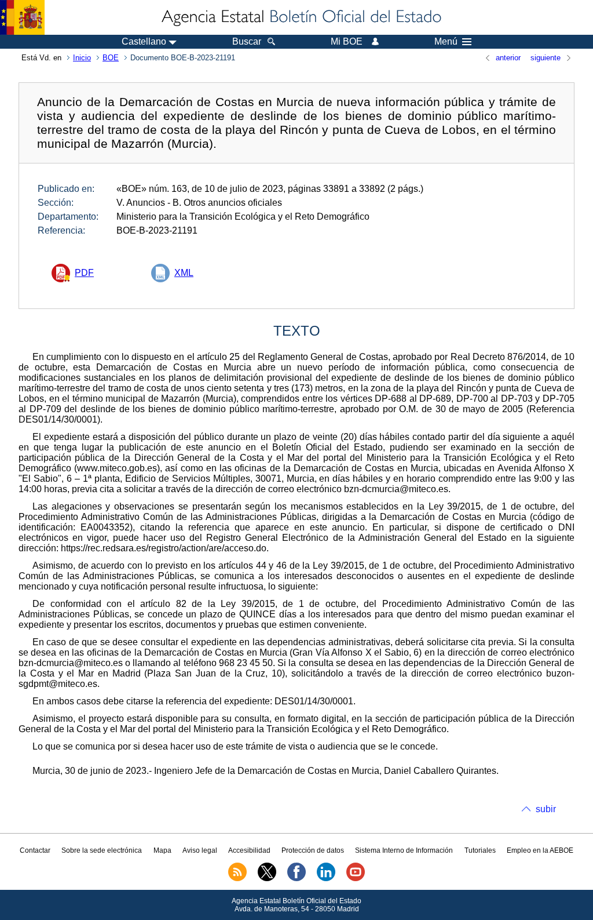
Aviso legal (199, 850)
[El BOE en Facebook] (296, 879)
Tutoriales (480, 850)
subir (546, 809)
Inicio (82, 57)
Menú (445, 41)
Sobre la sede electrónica (101, 850)
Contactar (35, 850)
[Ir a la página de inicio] (300, 17)
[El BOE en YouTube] (355, 879)
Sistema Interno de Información (404, 850)
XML (183, 273)
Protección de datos (312, 850)
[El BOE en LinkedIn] (326, 879)
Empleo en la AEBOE (540, 850)
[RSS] (237, 879)
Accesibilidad (249, 850)
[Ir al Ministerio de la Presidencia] (22, 17)
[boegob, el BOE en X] (267, 879)
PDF (84, 273)
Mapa (162, 850)
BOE (111, 57)
